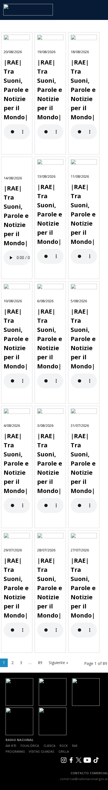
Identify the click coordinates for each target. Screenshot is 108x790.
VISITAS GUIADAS (41, 751)
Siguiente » (58, 662)
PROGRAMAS (15, 751)
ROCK (64, 745)
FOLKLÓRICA (29, 745)
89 (40, 662)
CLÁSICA (49, 745)
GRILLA (63, 751)
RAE (75, 745)
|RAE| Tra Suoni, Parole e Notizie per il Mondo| (16, 89)
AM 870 (11, 745)
